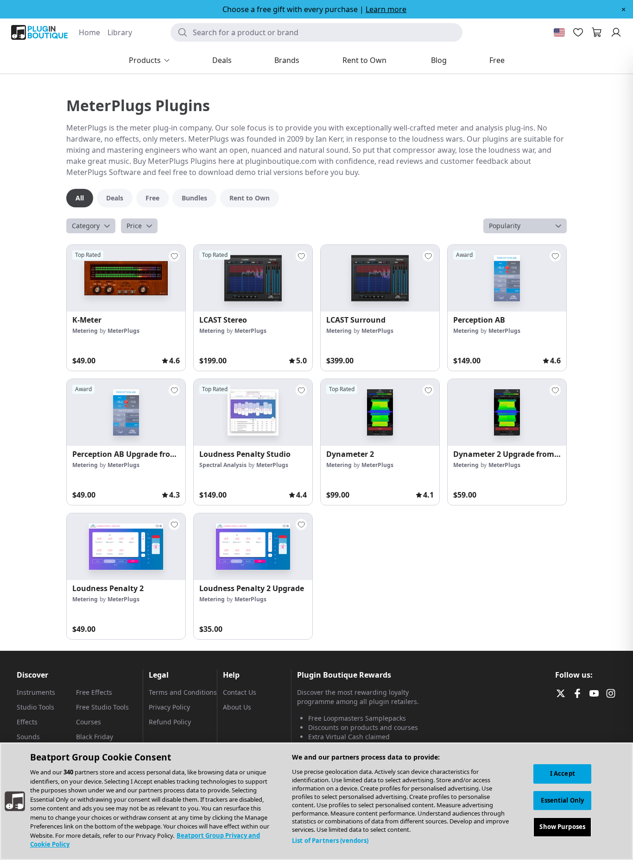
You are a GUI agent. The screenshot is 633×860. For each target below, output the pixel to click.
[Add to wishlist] (174, 256)
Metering (85, 331)
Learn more (386, 9)
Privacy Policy (169, 707)
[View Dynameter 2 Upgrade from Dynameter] (507, 412)
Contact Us (239, 692)
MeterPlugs (123, 331)
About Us (237, 707)
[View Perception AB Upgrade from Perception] (126, 412)
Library (120, 32)
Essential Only (562, 800)
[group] (126, 307)
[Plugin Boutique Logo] (39, 32)
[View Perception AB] (507, 278)
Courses (88, 721)
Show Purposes (562, 827)
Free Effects (94, 692)
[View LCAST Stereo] (253, 278)
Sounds (28, 736)
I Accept (562, 773)
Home (89, 32)
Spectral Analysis (223, 465)
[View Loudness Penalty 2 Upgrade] (253, 546)
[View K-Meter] (126, 278)
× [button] (623, 9)
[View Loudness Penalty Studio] (253, 412)
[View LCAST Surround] (380, 278)
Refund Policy (170, 721)
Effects (27, 721)
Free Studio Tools (102, 707)
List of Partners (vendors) (330, 840)
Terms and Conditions (183, 692)
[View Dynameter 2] (380, 412)
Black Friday (94, 736)
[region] (316, 801)
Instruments (36, 692)
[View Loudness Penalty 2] (126, 546)
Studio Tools (35, 707)
